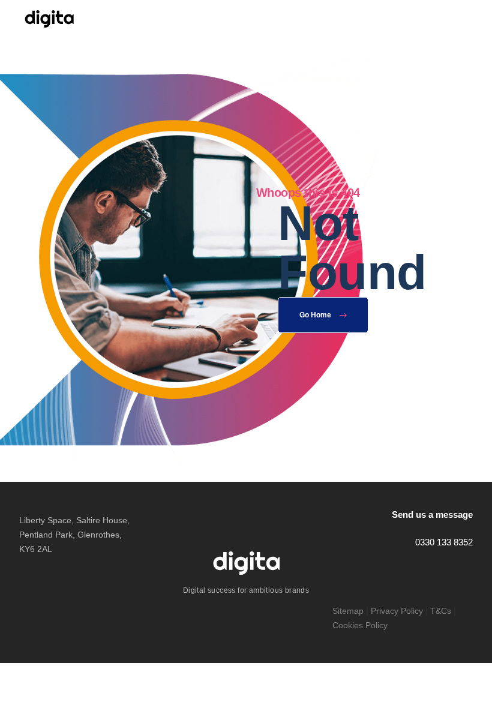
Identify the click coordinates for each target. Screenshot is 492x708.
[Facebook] (440, 569)
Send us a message (432, 514)
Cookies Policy (360, 625)
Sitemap (348, 611)
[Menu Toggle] (470, 19)
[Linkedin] (465, 569)
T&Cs (440, 611)
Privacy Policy (397, 611)
